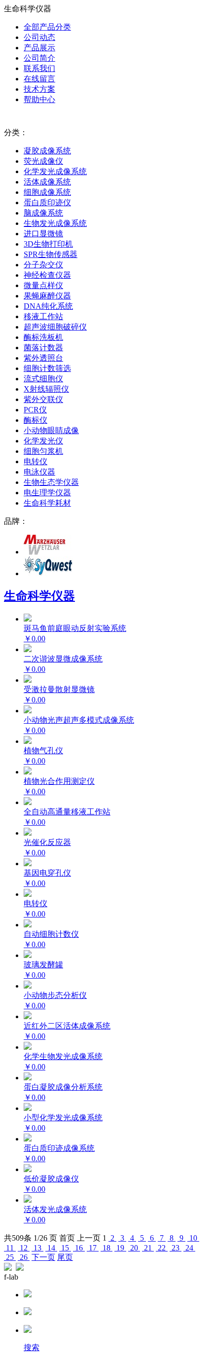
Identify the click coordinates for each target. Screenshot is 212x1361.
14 (51, 1248)
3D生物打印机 (48, 244)
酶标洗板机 (43, 337)
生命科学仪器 (39, 595)
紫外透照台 (43, 358)
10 (193, 1238)
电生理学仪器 (47, 492)
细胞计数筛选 (47, 368)
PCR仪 (35, 409)
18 (106, 1248)
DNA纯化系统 (48, 306)
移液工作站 (43, 316)
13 (37, 1248)
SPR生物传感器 (50, 254)
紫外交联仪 (43, 399)
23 (175, 1248)
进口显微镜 (43, 233)
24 (189, 1248)
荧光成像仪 (43, 161)
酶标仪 (35, 420)
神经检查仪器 (47, 275)
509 (18, 1238)
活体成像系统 (47, 182)
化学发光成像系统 (55, 171)
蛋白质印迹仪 (47, 202)
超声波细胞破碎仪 (55, 327)
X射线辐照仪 (46, 389)
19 (120, 1248)
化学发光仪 (43, 441)
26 (24, 1257)
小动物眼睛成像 (51, 430)
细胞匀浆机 (43, 451)
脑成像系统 (43, 213)
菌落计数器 (43, 347)
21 (148, 1248)
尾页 (65, 1257)
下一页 (43, 1257)
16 (79, 1248)
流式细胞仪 (43, 378)
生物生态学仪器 (51, 482)
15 (65, 1248)
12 (24, 1248)
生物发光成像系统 (55, 223)
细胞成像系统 (47, 192)
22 (162, 1248)
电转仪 (35, 461)
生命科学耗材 (47, 503)
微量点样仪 (43, 285)
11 (10, 1248)
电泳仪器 (39, 472)
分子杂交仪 (43, 264)
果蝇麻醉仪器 (47, 296)
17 (93, 1248)
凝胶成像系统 (47, 151)
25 (10, 1257)
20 (134, 1248)
